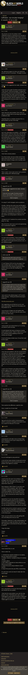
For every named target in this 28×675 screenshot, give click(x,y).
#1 (25, 31)
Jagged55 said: (6, 186)
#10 (25, 252)
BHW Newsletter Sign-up (7, 660)
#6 (25, 151)
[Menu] (1, 13)
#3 (25, 82)
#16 (25, 436)
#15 (25, 417)
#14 (25, 386)
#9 (25, 235)
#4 (25, 110)
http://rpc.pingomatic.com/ (8, 301)
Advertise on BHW (14, 52)
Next (14, 22)
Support (3, 662)
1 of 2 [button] (9, 22)
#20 (25, 586)
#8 (25, 183)
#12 (25, 323)
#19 (25, 546)
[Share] (23, 31)
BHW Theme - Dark (7, 653)
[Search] (26, 13)
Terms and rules (5, 665)
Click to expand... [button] (14, 198)
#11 (25, 279)
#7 (25, 169)
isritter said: (5, 255)
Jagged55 (5, 20)
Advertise (3, 658)
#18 (25, 476)
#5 (25, 130)
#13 (25, 349)
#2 (25, 69)
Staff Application (5, 656)
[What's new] (23, 13)
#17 (25, 454)
